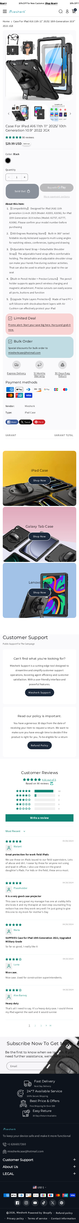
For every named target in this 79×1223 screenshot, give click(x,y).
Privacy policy (15, 1218)
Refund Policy (39, 745)
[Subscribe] (68, 1066)
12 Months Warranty (39, 375)
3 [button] (41, 1025)
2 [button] (35, 1025)
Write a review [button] (39, 818)
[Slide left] (9, 114)
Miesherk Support (39, 692)
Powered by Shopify (40, 1212)
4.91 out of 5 (49, 779)
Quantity (11, 169)
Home (6, 21)
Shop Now (39, 480)
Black (8, 160)
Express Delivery (16, 373)
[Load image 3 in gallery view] (58, 112)
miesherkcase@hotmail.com (24, 352)
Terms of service (37, 1218)
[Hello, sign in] (67, 11)
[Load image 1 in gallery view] (20, 112)
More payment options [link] (57, 196)
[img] (14, 841)
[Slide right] (70, 114)
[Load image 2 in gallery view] (39, 112)
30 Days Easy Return (62, 375)
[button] (6, 11)
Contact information (63, 1218)
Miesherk (22, 1212)
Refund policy (64, 1213)
